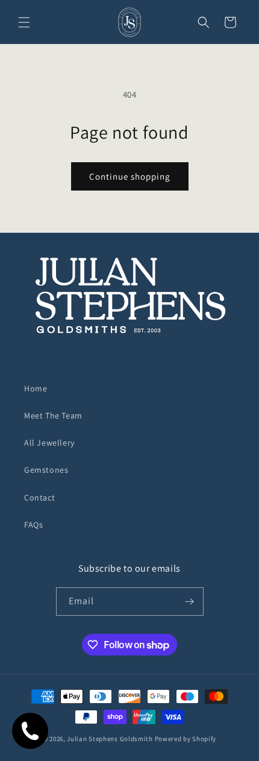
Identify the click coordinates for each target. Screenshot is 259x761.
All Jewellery (49, 442)
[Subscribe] (189, 601)
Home (35, 388)
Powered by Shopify (186, 738)
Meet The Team (53, 415)
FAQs (33, 524)
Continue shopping (129, 176)
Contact (39, 497)
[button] (24, 22)
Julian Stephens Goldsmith (110, 738)
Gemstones (46, 469)
